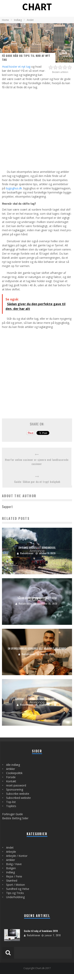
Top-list (11, 802)
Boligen (11, 868)
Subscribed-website (18, 798)
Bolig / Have (14, 864)
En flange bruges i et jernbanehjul (37, 547)
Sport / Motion (15, 885)
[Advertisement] (37, 129)
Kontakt (11, 781)
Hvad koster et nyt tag (16, 66)
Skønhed (11, 880)
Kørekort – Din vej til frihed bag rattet (37, 699)
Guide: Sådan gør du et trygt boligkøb (37, 482)
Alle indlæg (13, 765)
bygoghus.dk (14, 188)
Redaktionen (27, 553)
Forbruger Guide (12, 814)
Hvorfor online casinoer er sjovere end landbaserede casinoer (36, 462)
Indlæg (10, 872)
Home (5, 20)
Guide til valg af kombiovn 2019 (41, 931)
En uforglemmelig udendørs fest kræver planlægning (37, 648)
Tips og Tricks (15, 893)
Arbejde (11, 851)
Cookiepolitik (14, 773)
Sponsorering (14, 789)
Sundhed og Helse (17, 889)
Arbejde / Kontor (16, 856)
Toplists (11, 806)
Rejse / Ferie (14, 876)
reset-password (16, 785)
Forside (11, 777)
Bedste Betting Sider (15, 818)
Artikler (10, 769)
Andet (10, 847)
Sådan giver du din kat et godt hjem (37, 598)
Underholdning (15, 897)
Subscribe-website (17, 793)
